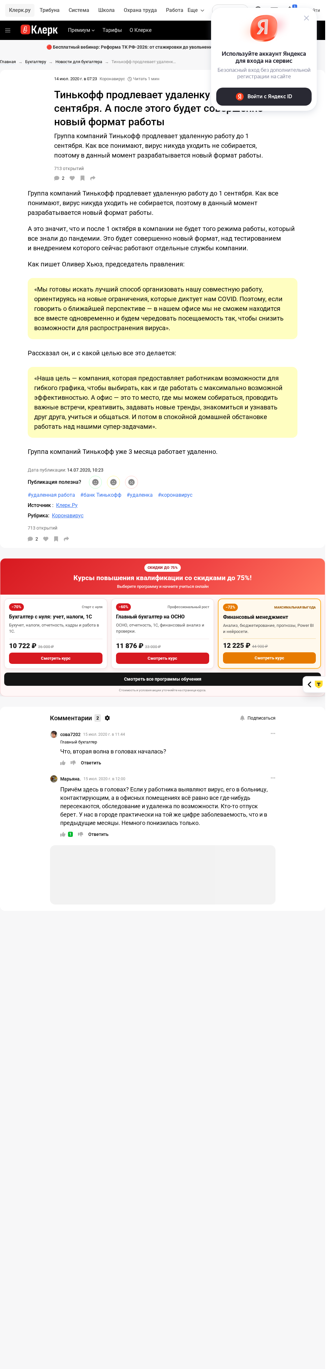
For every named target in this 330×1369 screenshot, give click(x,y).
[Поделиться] (92, 178)
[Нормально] (113, 482)
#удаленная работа (51, 495)
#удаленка (140, 495)
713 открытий (42, 528)
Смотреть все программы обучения (162, 679)
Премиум (79, 30)
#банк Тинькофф (100, 495)
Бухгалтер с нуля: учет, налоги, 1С (50, 617)
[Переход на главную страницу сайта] (39, 30)
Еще (193, 10)
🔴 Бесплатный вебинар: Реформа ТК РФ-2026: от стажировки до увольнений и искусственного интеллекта (162, 47)
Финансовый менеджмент (255, 617)
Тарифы (112, 30)
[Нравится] (72, 178)
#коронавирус (175, 495)
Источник (40, 505)
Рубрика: (38, 515)
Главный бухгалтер (78, 742)
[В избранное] (82, 178)
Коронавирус (112, 78)
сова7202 (70, 734)
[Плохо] (131, 482)
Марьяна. (70, 778)
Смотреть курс (56, 658)
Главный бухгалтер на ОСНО (150, 617)
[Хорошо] (95, 482)
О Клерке (140, 30)
